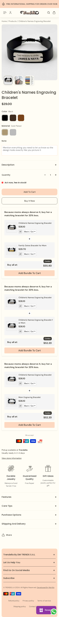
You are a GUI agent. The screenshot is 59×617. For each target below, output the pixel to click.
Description (8, 164)
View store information (12, 458)
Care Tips (7, 505)
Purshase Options (11, 514)
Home (4, 21)
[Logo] (29, 12)
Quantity (6, 175)
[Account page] (10, 13)
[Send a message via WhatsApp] (54, 612)
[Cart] (54, 13)
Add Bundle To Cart (29, 273)
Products (13, 21)
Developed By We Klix (45, 587)
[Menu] (5, 13)
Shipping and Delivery (14, 523)
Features (6, 497)
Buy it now (29, 201)
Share (9, 535)
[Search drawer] (48, 13)
